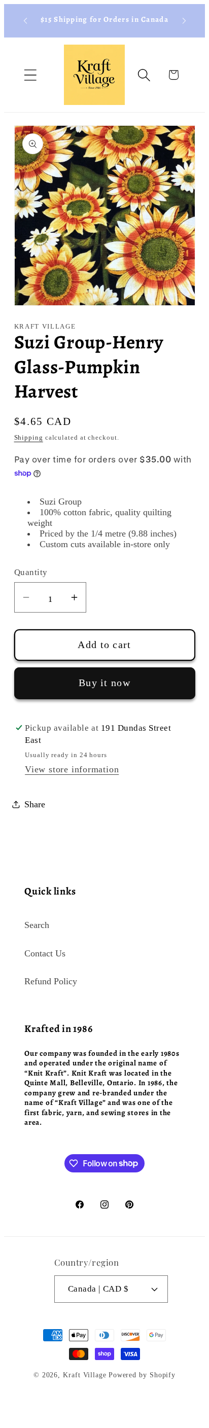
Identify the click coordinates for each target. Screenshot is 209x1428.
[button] (30, 74)
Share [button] (34, 804)
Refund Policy (50, 981)
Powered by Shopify (142, 1375)
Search (36, 925)
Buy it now (104, 682)
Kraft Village (85, 1375)
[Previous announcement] (25, 21)
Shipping (28, 437)
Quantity (31, 572)
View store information (72, 769)
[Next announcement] (184, 21)
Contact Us (44, 953)
